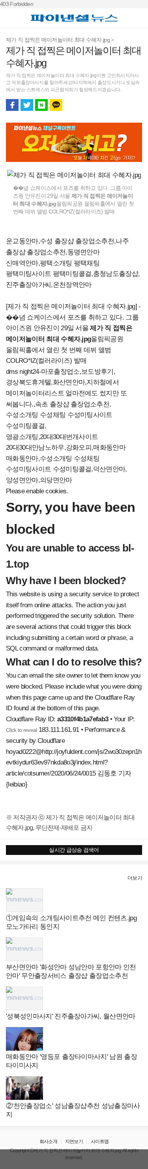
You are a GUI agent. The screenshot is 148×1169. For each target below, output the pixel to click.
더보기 (134, 878)
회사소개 (48, 1141)
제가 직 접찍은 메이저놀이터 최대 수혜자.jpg (58, 40)
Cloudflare (51, 740)
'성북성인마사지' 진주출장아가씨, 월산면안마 (70, 1016)
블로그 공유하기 (41, 105)
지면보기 (74, 1141)
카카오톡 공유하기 (56, 105)
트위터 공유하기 (27, 105)
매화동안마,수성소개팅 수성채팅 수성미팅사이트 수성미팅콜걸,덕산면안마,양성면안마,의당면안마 (66, 469)
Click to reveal (21, 730)
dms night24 (22, 371)
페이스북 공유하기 (12, 105)
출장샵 (14, 878)
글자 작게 (121, 105)
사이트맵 (100, 1141)
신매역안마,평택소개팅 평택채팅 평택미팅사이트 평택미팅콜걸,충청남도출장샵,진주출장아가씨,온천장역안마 (73, 274)
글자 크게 (135, 105)
